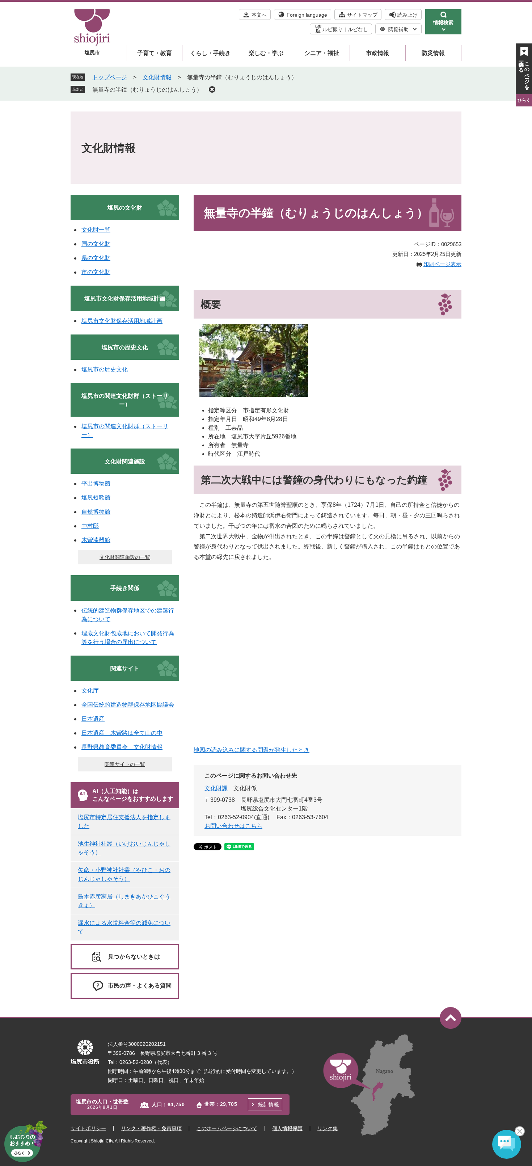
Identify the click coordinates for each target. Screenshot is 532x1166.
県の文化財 (95, 258)
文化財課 (216, 788)
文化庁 (90, 690)
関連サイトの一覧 (125, 764)
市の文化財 (95, 272)
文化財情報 (157, 77)
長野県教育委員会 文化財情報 (121, 747)
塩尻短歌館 (95, 497)
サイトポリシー (88, 1128)
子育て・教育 (154, 53)
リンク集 (327, 1128)
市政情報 (377, 53)
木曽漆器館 (95, 540)
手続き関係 (124, 588)
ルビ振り (332, 29)
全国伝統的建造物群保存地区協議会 (127, 705)
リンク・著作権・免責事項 (151, 1128)
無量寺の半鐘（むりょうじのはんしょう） (147, 90)
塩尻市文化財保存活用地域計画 (124, 298)
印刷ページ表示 (442, 264)
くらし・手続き (210, 53)
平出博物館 (95, 483)
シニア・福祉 (321, 53)
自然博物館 (95, 512)
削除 (212, 89)
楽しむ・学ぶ (266, 53)
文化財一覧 (95, 230)
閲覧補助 (398, 29)
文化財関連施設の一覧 (125, 557)
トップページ (109, 77)
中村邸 (90, 526)
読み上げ (407, 15)
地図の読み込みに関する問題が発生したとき (251, 750)
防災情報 (433, 53)
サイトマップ (362, 15)
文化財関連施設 (125, 461)
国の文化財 (95, 244)
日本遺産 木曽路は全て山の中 (121, 733)
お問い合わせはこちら (233, 826)
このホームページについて (227, 1128)
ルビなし (358, 29)
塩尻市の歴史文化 (125, 347)
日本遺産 (93, 719)
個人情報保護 (287, 1128)
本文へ (259, 15)
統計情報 (268, 1104)
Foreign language (307, 15)
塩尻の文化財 (124, 208)
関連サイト (124, 668)
